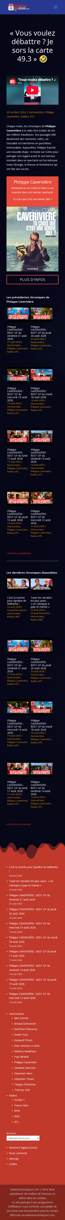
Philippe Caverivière (17, 348)
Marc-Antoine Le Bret (27, 1045)
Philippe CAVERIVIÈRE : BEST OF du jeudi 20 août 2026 (41, 331)
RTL (32, 116)
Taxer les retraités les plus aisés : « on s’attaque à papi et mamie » (41, 602)
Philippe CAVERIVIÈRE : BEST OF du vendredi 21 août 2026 (17, 333)
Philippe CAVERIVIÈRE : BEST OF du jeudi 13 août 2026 (17, 515)
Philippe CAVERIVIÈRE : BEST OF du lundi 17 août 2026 (17, 454)
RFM (17, 1110)
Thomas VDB (22, 1090)
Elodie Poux (21, 1034)
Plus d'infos (32, 279)
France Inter (21, 1105)
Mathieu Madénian (25, 1051)
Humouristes (36, 112)
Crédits (13, 1164)
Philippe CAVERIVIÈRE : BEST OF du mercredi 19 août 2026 (17, 394)
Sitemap (14, 1158)
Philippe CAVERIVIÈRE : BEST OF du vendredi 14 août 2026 (40, 455)
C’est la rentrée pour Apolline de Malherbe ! (16, 600)
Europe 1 (19, 1099)
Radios (25, 116)
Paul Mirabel (21, 1056)
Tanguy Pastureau (25, 1084)
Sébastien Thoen (24, 1079)
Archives (11, 1133)
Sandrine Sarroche (25, 1067)
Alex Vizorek (21, 1018)
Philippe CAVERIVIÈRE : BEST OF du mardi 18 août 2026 (41, 392)
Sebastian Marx (23, 1073)
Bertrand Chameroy (25, 1029)
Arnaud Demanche (16, 610)
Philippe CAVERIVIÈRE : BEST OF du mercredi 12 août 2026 (41, 517)
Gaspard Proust (23, 1040)
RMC (17, 616)
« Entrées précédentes (18, 553)
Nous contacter (18, 1153)
